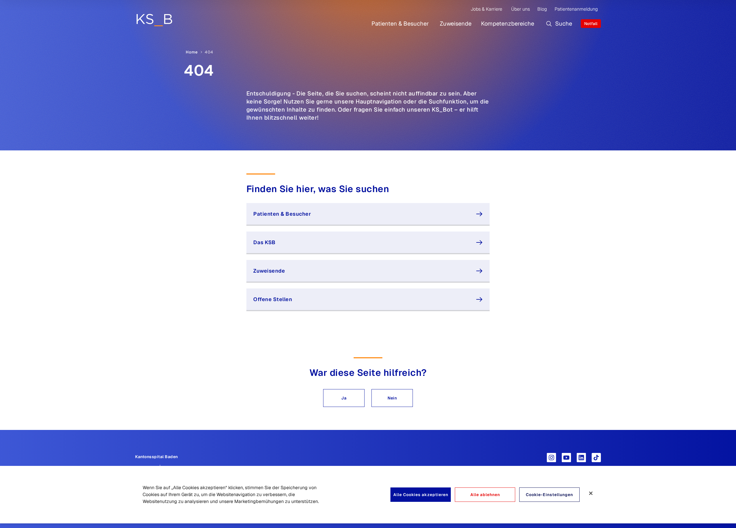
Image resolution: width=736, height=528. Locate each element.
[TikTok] (596, 457)
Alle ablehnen (485, 494)
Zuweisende (455, 23)
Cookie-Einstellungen (549, 494)
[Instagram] (551, 457)
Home (192, 52)
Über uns (520, 9)
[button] (344, 398)
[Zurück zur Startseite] (154, 20)
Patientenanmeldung (576, 9)
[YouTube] (566, 457)
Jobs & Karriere (486, 9)
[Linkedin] (581, 457)
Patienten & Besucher (400, 23)
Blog (542, 9)
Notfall (590, 23)
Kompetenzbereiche (507, 23)
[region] (368, 494)
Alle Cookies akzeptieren (420, 494)
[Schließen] (590, 493)
